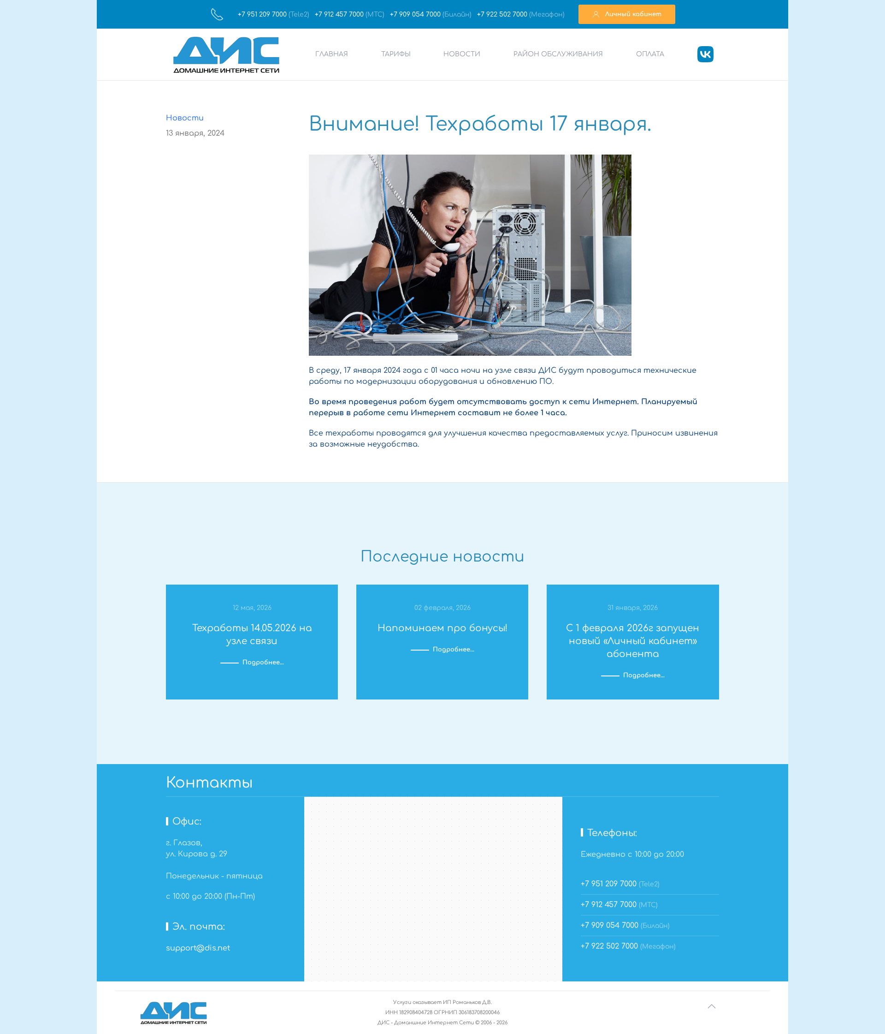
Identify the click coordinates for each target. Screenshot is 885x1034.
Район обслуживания (558, 54)
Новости (461, 54)
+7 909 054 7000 (416, 14)
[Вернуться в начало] (227, 54)
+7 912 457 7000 (340, 14)
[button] (711, 1006)
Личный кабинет (630, 14)
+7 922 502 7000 (503, 14)
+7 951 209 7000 (263, 14)
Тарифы (396, 54)
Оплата (650, 54)
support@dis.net (198, 948)
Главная (331, 54)
